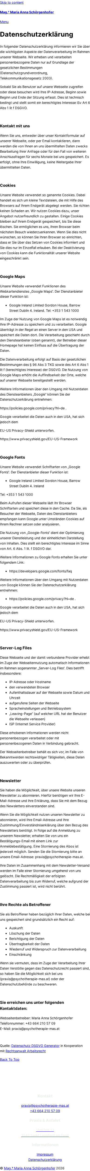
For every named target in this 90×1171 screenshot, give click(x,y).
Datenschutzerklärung (45, 1160)
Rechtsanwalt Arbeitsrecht (26, 1051)
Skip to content (12, 2)
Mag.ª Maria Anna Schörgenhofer (27, 12)
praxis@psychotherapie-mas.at (45, 1105)
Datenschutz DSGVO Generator (35, 1046)
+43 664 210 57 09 (45, 1111)
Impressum (45, 1154)
